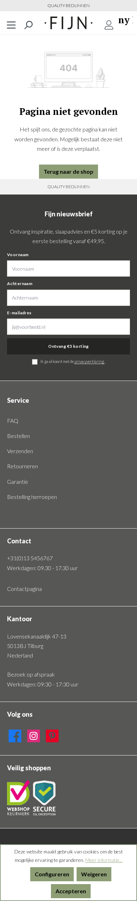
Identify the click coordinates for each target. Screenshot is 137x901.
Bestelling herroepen (32, 496)
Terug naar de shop (68, 171)
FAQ (12, 420)
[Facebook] (15, 734)
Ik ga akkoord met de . (72, 361)
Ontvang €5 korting (68, 346)
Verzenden (20, 451)
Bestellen (18, 435)
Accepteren (71, 891)
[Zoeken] (28, 23)
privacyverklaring (89, 361)
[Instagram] (33, 734)
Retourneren (22, 466)
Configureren (52, 874)
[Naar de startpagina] (68, 23)
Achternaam (19, 283)
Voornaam (17, 254)
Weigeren (94, 874)
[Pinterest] (52, 734)
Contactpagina (24, 588)
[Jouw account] (109, 23)
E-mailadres (19, 312)
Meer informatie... (104, 860)
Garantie (17, 481)
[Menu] (11, 23)
